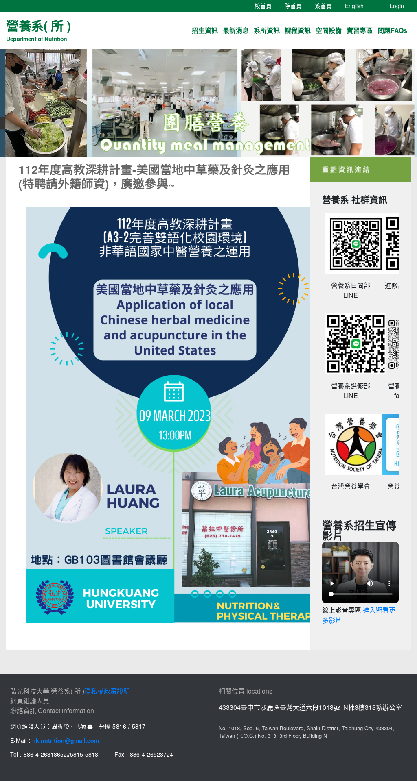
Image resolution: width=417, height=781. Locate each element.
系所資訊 (267, 30)
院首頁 (296, 5)
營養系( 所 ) (38, 29)
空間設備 (329, 30)
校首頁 (266, 5)
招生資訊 (205, 30)
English (357, 5)
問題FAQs (392, 30)
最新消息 (236, 30)
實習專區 (360, 30)
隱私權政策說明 (107, 691)
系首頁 (326, 5)
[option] (208, 103)
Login (397, 6)
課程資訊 (298, 30)
